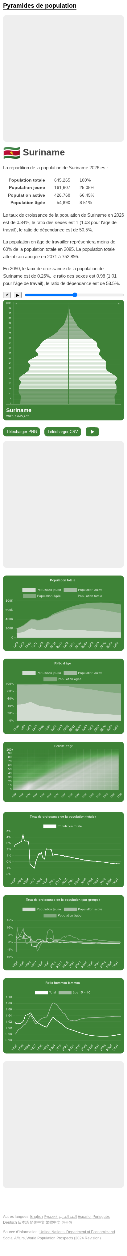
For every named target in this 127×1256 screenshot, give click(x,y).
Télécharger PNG (21, 431)
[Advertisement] (63, 78)
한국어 (66, 1222)
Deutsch (10, 1222)
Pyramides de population (39, 5)
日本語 (23, 1222)
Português (101, 1216)
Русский (51, 1216)
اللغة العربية (68, 1216)
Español (85, 1216)
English (36, 1216)
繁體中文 (53, 1222)
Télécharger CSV (62, 431)
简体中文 (37, 1222)
